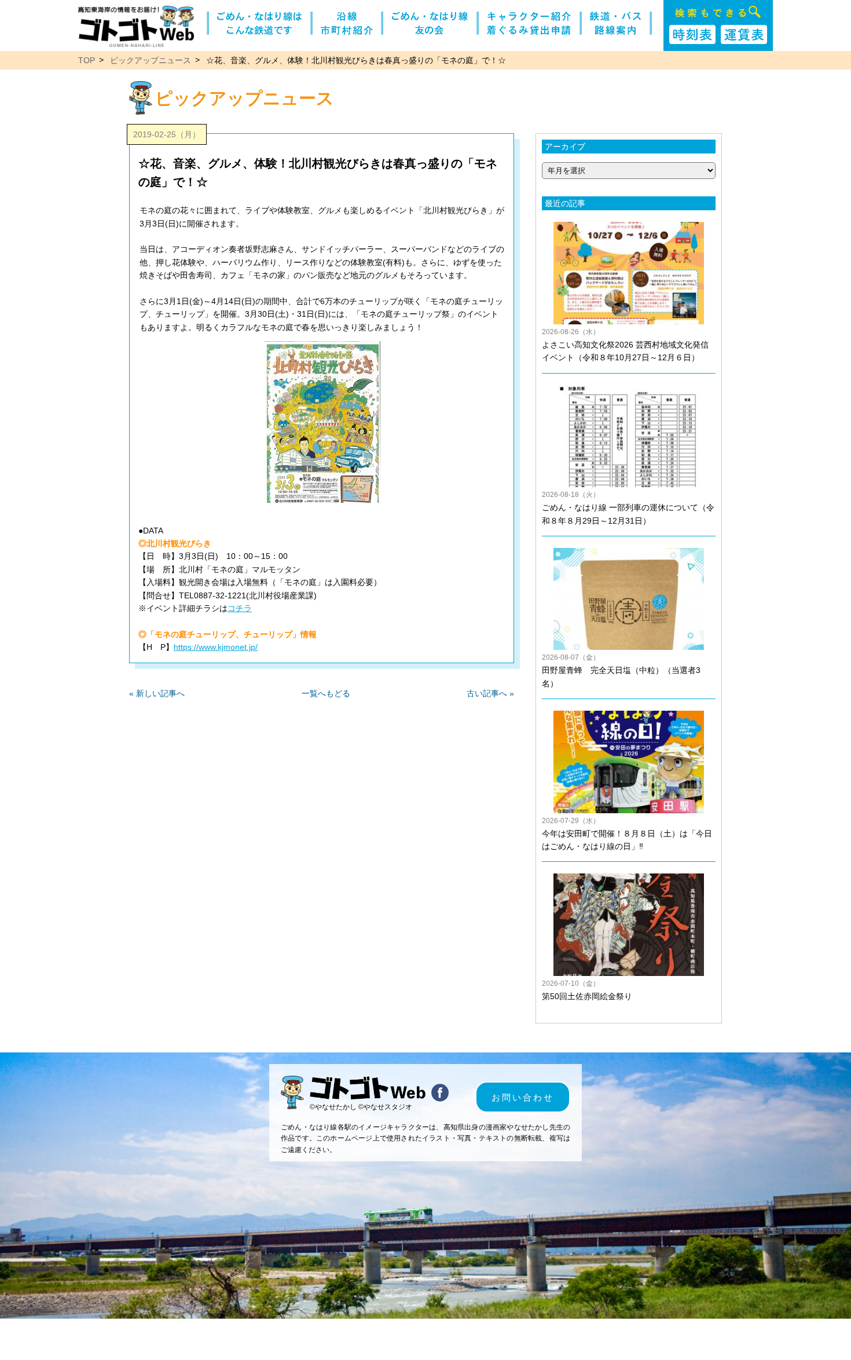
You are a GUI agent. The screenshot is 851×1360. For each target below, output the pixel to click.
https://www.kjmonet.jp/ (216, 647)
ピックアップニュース (150, 60)
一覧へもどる (326, 693)
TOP (86, 60)
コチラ (240, 608)
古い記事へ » (490, 693)
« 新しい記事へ (157, 693)
